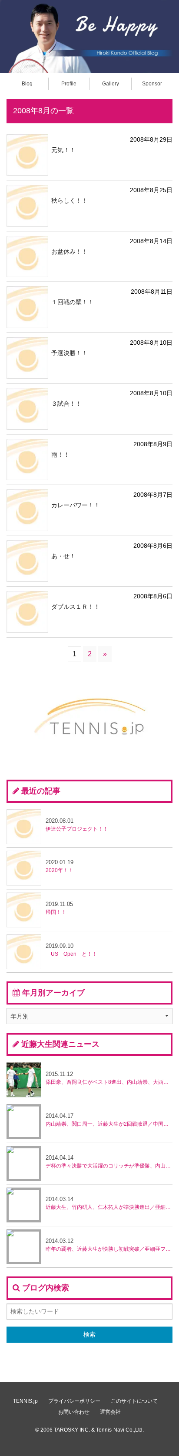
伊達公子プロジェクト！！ (77, 825)
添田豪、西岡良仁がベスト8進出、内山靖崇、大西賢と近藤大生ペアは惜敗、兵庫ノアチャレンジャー (109, 1078)
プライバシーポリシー (74, 1401)
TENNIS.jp (25, 1401)
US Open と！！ (71, 950)
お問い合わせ (74, 1412)
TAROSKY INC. (72, 1430)
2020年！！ (59, 866)
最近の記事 (40, 791)
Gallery (110, 84)
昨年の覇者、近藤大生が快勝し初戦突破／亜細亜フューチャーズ (109, 1245)
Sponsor (152, 84)
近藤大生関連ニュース (60, 1044)
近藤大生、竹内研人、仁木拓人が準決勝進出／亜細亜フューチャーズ (109, 1203)
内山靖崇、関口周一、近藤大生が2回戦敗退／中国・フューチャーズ (109, 1120)
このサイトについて (134, 1401)
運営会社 (110, 1412)
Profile (68, 84)
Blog (27, 84)
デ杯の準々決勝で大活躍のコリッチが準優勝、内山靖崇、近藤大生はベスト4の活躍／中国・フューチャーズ (109, 1161)
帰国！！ (59, 908)
